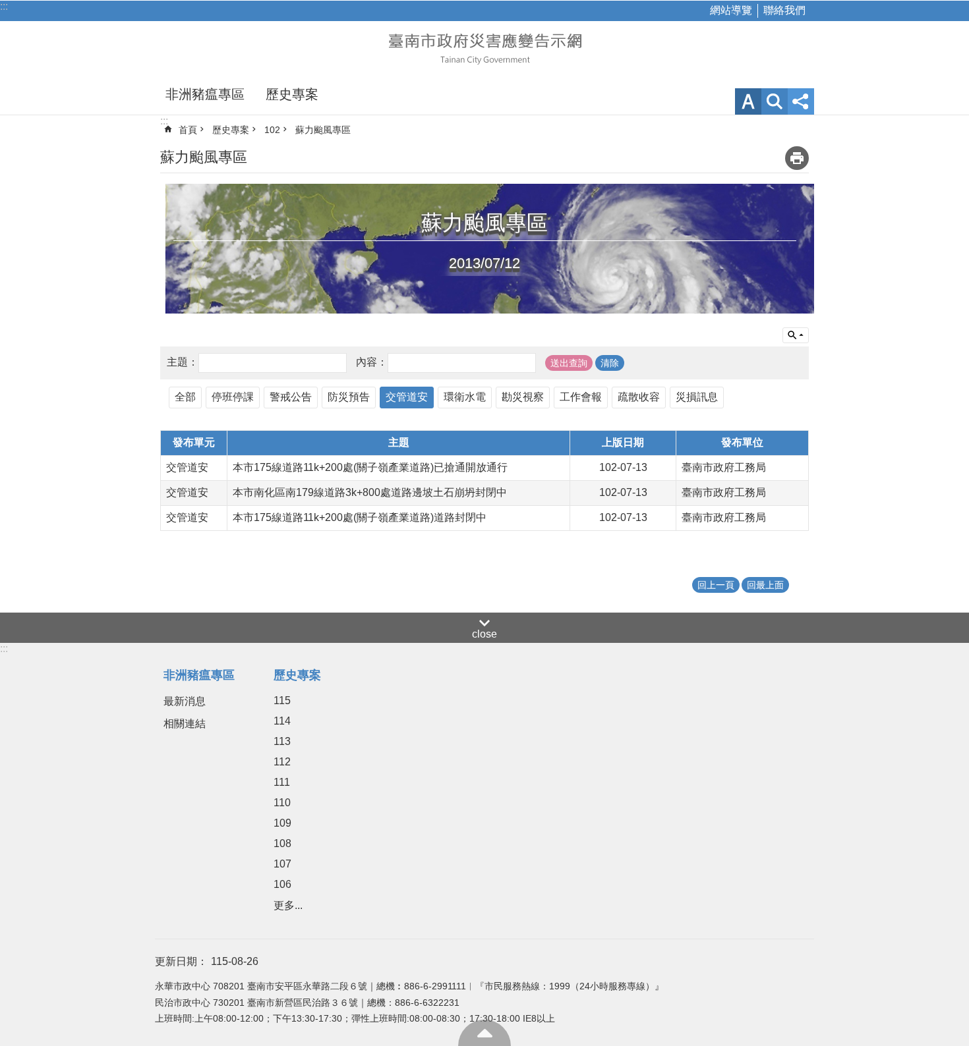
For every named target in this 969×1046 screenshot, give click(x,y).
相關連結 (184, 723)
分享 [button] (801, 101)
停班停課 (233, 396)
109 (282, 823)
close (484, 634)
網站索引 (774, 101)
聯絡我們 (784, 10)
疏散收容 (639, 396)
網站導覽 (731, 10)
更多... (288, 905)
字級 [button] (748, 101)
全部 (185, 396)
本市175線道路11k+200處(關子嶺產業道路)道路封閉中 (359, 517)
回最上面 (484, 1033)
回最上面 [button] (765, 585)
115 (282, 700)
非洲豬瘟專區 (205, 94)
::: (4, 6)
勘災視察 (523, 396)
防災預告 (349, 396)
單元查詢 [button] (795, 335)
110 (282, 802)
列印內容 (797, 158)
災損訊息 (697, 396)
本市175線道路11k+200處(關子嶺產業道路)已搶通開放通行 (370, 467)
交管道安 (407, 396)
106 (282, 884)
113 (282, 741)
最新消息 (184, 701)
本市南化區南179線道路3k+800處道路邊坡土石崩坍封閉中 (370, 492)
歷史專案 (292, 94)
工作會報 (581, 396)
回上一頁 (715, 585)
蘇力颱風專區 (323, 129)
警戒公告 (291, 396)
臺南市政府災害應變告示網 (484, 47)
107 (282, 863)
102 (272, 129)
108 (282, 843)
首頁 (188, 129)
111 (282, 782)
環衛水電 (465, 396)
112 (282, 761)
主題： (182, 362)
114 (282, 721)
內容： (372, 362)
